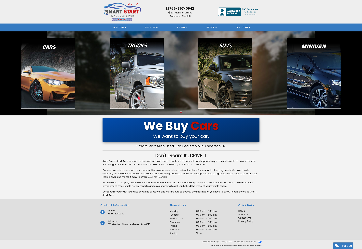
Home (241, 211)
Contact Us (244, 217)
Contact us (109, 191)
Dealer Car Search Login (211, 242)
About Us (243, 214)
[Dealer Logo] (122, 11)
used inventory (229, 161)
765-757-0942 (181, 8)
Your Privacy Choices (249, 242)
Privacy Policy (246, 221)
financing (165, 186)
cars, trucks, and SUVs (139, 173)
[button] (181, 112)
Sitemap (237, 242)
